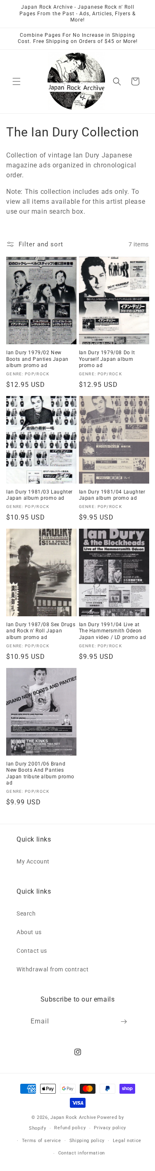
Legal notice (127, 1140)
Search (26, 913)
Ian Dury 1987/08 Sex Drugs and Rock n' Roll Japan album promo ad (41, 631)
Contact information (81, 1153)
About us (29, 932)
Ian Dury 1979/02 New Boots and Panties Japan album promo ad (37, 359)
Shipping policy (87, 1140)
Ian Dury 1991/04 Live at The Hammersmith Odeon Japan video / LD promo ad (112, 631)
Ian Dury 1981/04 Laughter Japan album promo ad (112, 495)
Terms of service (41, 1140)
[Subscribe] (123, 1021)
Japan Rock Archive (73, 1117)
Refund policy (70, 1127)
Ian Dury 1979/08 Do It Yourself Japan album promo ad (107, 359)
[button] (16, 81)
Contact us (32, 950)
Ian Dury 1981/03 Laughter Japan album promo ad (39, 495)
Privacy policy (110, 1127)
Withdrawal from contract (52, 969)
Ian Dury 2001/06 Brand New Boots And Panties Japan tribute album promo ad (40, 773)
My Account (33, 861)
